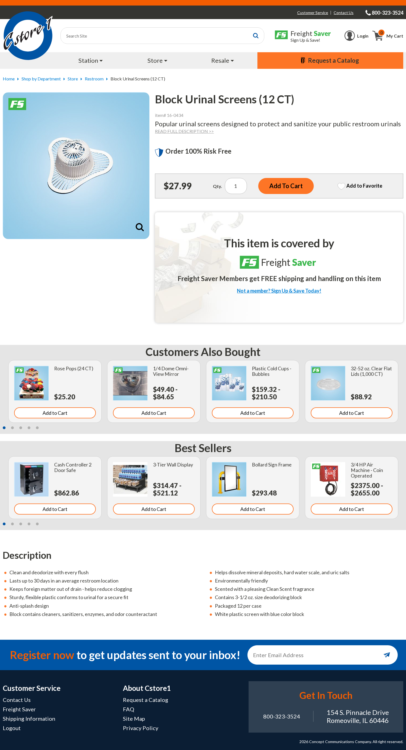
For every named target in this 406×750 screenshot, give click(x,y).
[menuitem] (91, 60)
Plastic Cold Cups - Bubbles (271, 371)
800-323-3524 (281, 716)
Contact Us (344, 12)
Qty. (217, 186)
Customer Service (312, 12)
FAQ (128, 709)
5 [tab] (37, 427)
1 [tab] (4, 427)
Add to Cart (55, 413)
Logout (12, 728)
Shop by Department (41, 78)
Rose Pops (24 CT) (73, 368)
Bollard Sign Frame (272, 465)
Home (9, 78)
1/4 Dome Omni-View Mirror (171, 371)
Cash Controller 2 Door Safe (73, 467)
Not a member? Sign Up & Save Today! (279, 291)
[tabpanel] (55, 391)
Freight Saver (19, 709)
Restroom (94, 78)
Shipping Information (29, 718)
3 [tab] (20, 427)
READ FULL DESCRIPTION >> (184, 131)
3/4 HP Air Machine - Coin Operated (367, 470)
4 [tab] (29, 427)
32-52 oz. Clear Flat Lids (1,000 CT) (371, 371)
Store (73, 78)
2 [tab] (12, 427)
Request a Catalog (145, 699)
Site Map (134, 718)
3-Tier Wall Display (173, 465)
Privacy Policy (140, 728)
